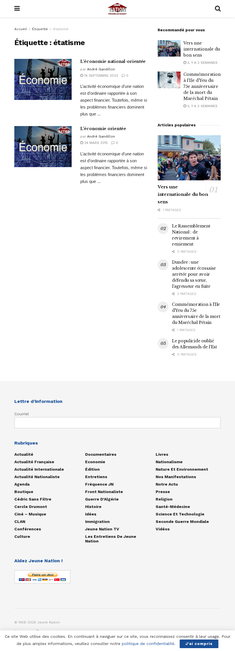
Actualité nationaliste (37, 476)
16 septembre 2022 (100, 76)
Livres (162, 454)
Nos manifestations (176, 476)
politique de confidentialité (148, 643)
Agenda (22, 484)
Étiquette (40, 29)
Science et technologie (180, 514)
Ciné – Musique (30, 514)
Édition (92, 469)
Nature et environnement (182, 469)
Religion (164, 499)
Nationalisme (169, 461)
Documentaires (100, 454)
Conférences (27, 529)
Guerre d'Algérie (102, 499)
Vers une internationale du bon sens (201, 49)
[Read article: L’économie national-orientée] (43, 79)
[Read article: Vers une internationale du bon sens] (169, 48)
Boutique (23, 491)
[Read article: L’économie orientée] (43, 146)
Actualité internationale (39, 469)
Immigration (97, 521)
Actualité (23, 454)
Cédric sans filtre (32, 499)
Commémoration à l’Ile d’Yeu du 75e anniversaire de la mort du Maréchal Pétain (202, 86)
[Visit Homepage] (117, 8)
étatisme (60, 29)
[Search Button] (218, 8)
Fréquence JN (99, 484)
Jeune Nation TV (102, 529)
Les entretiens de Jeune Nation (110, 538)
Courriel (21, 414)
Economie (95, 461)
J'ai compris (199, 644)
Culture (22, 536)
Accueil (20, 29)
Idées (90, 514)
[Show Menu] (17, 8)
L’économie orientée (103, 128)
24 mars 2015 (95, 143)
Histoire (93, 506)
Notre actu (167, 484)
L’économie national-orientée (113, 61)
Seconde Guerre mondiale (182, 521)
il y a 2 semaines (202, 63)
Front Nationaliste (104, 491)
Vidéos (163, 529)
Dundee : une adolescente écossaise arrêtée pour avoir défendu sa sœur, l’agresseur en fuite (194, 274)
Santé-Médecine (173, 506)
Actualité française (34, 461)
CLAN (19, 521)
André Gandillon (101, 69)
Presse (163, 491)
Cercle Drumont (30, 506)
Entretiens (96, 476)
